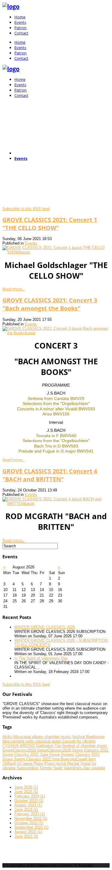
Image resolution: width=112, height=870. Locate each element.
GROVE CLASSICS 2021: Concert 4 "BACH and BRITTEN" (49, 475)
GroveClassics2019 (19, 750)
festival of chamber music (84, 745)
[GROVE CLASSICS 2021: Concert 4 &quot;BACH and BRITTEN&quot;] (56, 503)
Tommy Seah (51, 768)
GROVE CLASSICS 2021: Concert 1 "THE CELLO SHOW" (49, 224)
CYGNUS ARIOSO (19, 745)
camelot (18, 741)
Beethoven (95, 737)
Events (20, 22)
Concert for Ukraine (79, 741)
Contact (21, 33)
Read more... (13, 288)
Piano (39, 763)
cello (30, 741)
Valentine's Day (77, 768)
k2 (20, 763)
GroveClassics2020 (54, 750)
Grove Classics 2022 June (25, 754)
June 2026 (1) (26, 787)
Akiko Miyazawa (17, 737)
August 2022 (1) (28, 832)
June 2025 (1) (26, 791)
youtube (98, 768)
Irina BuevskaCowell (70, 759)
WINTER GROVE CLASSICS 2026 (44, 627)
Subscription (28, 768)
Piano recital (56, 763)
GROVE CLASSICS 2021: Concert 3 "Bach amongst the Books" (49, 304)
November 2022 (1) (30, 818)
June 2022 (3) (26, 836)
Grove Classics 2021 (90, 750)
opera (28, 763)
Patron (20, 27)
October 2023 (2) (28, 800)
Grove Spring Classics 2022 (27, 759)
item (92, 759)
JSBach (9, 763)
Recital (73, 763)
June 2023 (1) (26, 809)
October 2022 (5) (28, 823)
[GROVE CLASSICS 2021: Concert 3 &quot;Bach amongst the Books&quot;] (56, 333)
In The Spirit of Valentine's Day (41, 658)
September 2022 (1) (31, 827)
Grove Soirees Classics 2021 (74, 754)
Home (19, 17)
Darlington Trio (49, 745)
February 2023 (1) (29, 814)
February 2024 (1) (29, 796)
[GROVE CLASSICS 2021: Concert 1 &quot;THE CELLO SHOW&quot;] (56, 252)
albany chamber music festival (59, 737)
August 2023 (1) (28, 805)
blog (6, 741)
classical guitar (48, 741)
